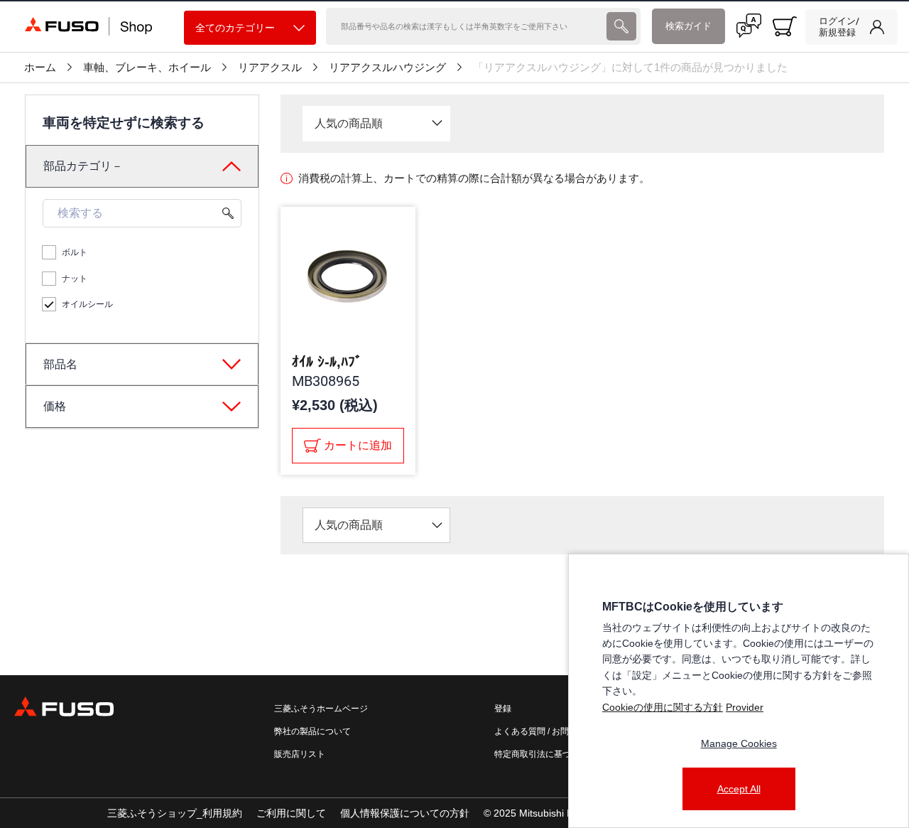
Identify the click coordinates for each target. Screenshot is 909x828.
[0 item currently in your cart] (785, 26)
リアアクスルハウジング (387, 67)
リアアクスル (270, 67)
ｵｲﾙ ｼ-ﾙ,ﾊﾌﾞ (327, 362)
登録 (502, 709)
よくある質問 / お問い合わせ (548, 731)
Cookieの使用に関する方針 (662, 707)
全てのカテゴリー (235, 27)
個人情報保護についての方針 (404, 813)
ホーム (40, 67)
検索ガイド (688, 26)
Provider (744, 707)
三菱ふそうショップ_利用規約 (174, 813)
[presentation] (621, 26)
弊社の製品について (312, 731)
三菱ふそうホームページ (321, 709)
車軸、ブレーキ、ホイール (147, 67)
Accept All (739, 789)
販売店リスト (299, 754)
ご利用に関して (291, 813)
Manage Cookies (739, 743)
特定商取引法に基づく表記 (545, 754)
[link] (851, 27)
